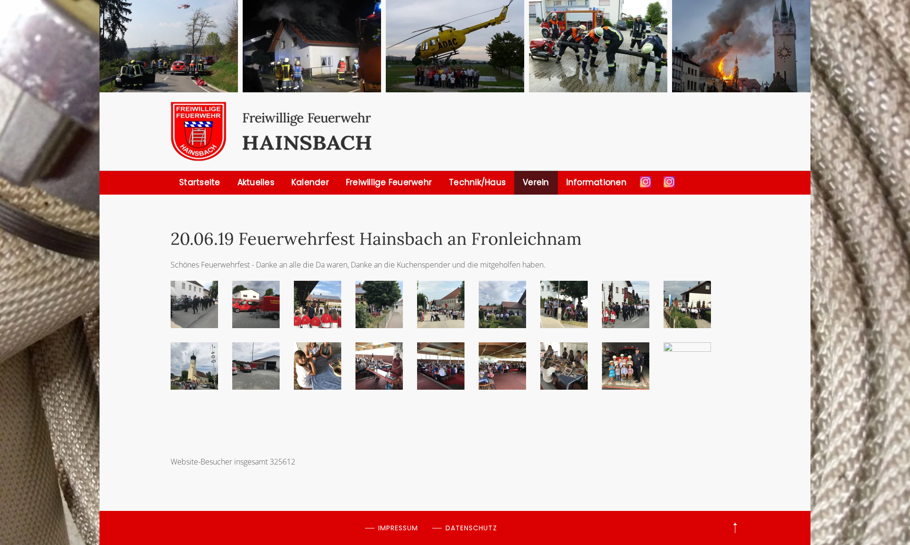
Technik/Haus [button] (477, 182)
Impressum (398, 528)
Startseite (199, 182)
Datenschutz (471, 528)
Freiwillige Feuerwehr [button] (389, 182)
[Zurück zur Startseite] (271, 131)
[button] (735, 528)
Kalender (310, 182)
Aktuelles (255, 182)
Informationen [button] (596, 182)
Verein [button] (536, 182)
